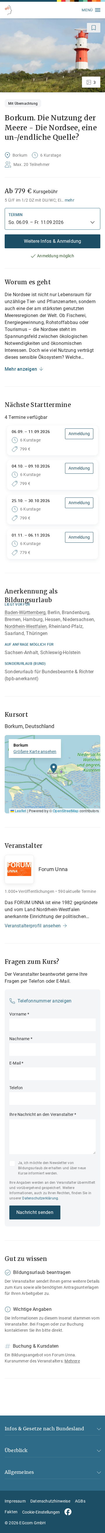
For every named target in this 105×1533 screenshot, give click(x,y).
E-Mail (16, 1063)
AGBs (80, 1501)
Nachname (20, 1038)
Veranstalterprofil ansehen (33, 926)
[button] (54, 770)
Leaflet (20, 810)
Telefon (16, 1087)
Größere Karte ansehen (34, 751)
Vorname (19, 1014)
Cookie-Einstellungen (41, 1512)
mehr (69, 200)
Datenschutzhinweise (50, 1501)
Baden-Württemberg (25, 612)
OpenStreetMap (65, 810)
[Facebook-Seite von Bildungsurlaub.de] (67, 1511)
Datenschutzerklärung (40, 1198)
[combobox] (49, 222)
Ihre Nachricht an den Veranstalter (42, 1114)
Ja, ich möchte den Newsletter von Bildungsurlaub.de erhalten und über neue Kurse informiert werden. (52, 1168)
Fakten (11, 1512)
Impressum (15, 1501)
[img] (52, 774)
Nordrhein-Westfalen (26, 626)
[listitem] (52, 55)
